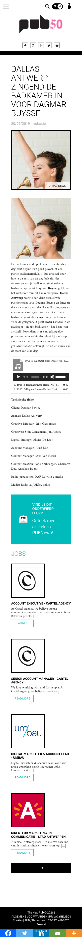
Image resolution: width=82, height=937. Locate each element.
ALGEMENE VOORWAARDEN (29, 916)
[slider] (61, 376)
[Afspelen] (18, 377)
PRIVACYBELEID (59, 916)
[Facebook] (25, 45)
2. (37, 389)
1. (37, 385)
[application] (41, 377)
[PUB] (41, 26)
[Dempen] (52, 377)
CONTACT (41, 931)
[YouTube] (57, 45)
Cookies (18, 920)
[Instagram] (33, 45)
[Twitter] (49, 45)
